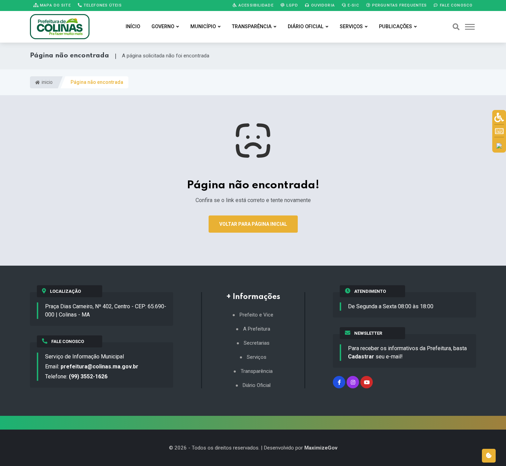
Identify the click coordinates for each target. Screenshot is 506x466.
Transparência (252, 27)
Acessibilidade (255, 5)
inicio (47, 82)
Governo (162, 27)
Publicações (395, 27)
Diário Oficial (306, 27)
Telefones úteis (102, 5)
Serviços (351, 27)
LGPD (291, 5)
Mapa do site (55, 5)
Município (203, 27)
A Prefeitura (256, 329)
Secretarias (257, 343)
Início (133, 27)
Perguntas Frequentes (399, 5)
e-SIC (352, 5)
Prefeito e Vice (256, 315)
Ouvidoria (322, 5)
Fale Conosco (455, 5)
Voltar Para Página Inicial (253, 224)
